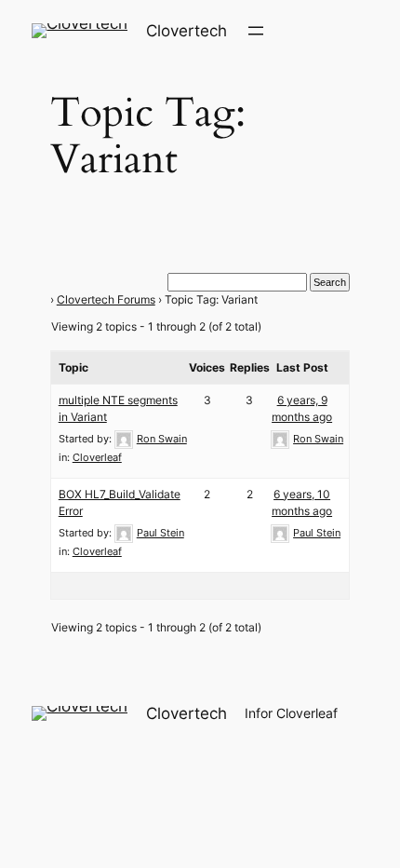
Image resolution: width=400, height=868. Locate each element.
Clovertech (186, 30)
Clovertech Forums (106, 299)
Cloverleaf (97, 457)
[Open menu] (256, 31)
